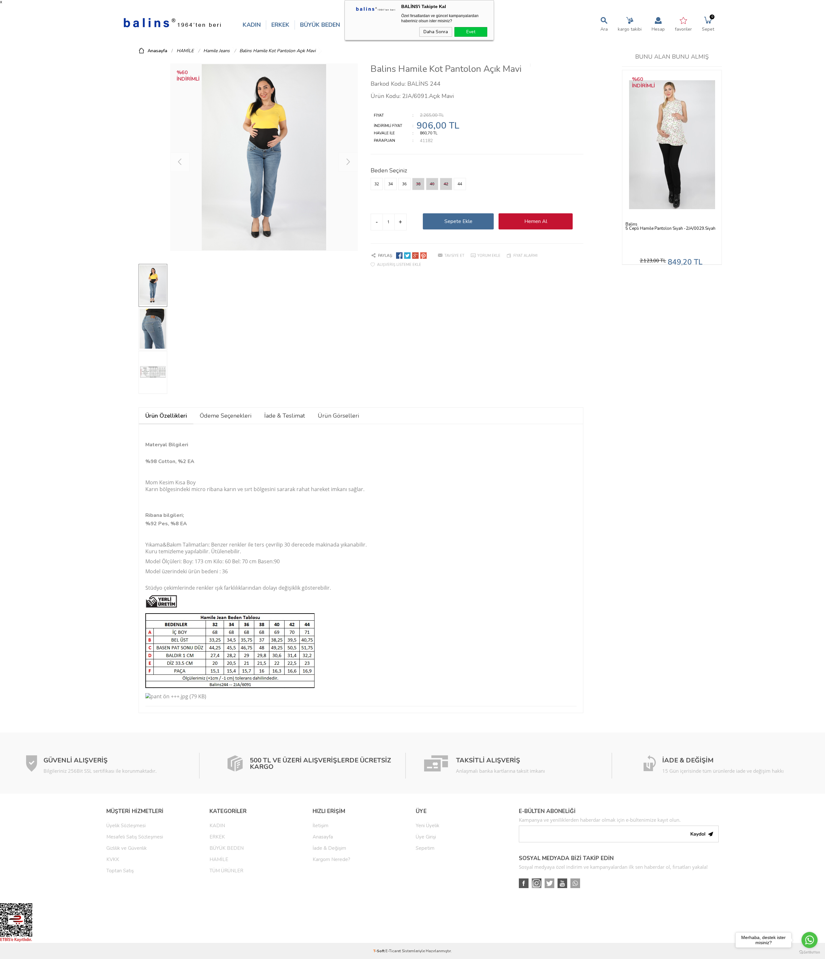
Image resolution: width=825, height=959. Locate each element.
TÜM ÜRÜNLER (226, 870)
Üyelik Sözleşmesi (126, 825)
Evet (470, 32)
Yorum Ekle (488, 255)
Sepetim (425, 848)
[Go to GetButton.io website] (809, 952)
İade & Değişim (329, 848)
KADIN (252, 25)
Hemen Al (535, 221)
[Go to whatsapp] (809, 940)
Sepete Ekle (458, 221)
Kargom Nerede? (331, 859)
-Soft (379, 951)
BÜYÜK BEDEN (320, 25)
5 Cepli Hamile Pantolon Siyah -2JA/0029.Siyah (670, 229)
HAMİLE (218, 859)
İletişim (320, 825)
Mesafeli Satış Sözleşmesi (134, 837)
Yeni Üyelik (427, 825)
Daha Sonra (435, 32)
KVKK (112, 859)
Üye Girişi (426, 837)
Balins (631, 224)
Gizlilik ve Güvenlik (126, 848)
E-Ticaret (393, 951)
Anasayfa (323, 837)
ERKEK (280, 25)
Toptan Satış (120, 870)
